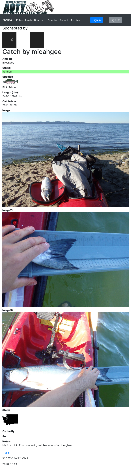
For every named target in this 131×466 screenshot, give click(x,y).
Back (7, 452)
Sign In (96, 20)
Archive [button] (76, 20)
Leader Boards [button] (34, 20)
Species (52, 20)
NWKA (7, 20)
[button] (11, 40)
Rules (19, 20)
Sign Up (115, 20)
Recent (64, 20)
